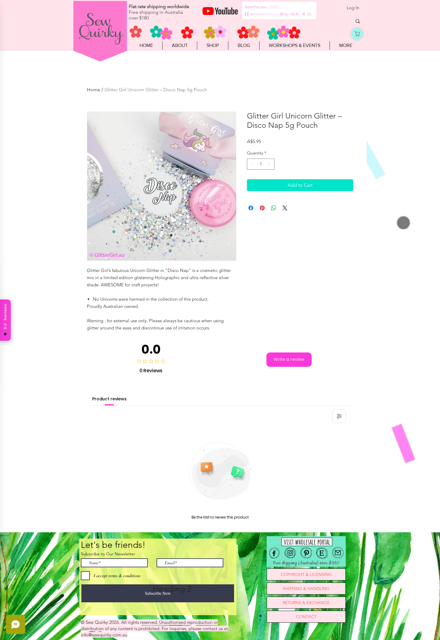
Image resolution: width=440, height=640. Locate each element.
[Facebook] (274, 553)
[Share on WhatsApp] (273, 208)
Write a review (289, 359)
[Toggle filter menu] (339, 416)
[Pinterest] (306, 553)
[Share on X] (285, 208)
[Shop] (357, 34)
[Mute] (304, 14)
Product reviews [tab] (109, 399)
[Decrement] (251, 164)
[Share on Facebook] (250, 208)
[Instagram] (290, 553)
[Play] (247, 14)
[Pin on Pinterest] (262, 208)
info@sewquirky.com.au (104, 635)
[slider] (311, 14)
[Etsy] (322, 553)
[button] (212, 45)
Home (93, 89)
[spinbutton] (260, 164)
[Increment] (270, 164)
